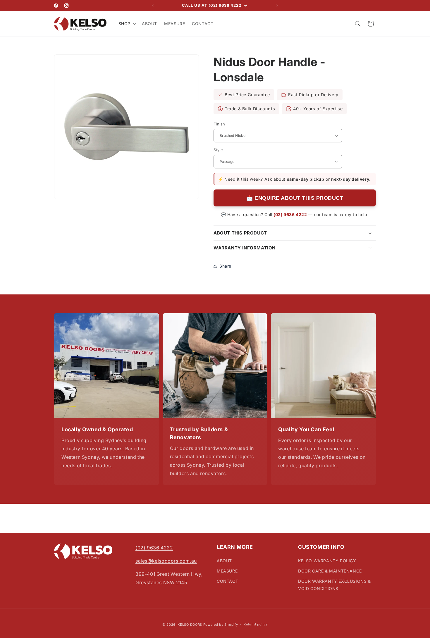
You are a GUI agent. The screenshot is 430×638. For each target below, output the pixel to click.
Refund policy (256, 625)
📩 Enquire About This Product (294, 198)
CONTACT (227, 581)
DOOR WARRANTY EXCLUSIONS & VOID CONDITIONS (334, 585)
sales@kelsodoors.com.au (166, 561)
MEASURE (227, 570)
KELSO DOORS (190, 625)
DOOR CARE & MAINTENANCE (330, 570)
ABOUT (224, 560)
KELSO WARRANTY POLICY (327, 560)
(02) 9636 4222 (290, 214)
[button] (126, 24)
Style (218, 149)
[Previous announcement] (152, 5)
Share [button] (225, 265)
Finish (219, 124)
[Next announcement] (277, 5)
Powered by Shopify (220, 625)
